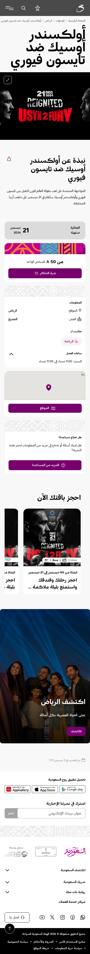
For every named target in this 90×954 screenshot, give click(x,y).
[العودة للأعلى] (10, 928)
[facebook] (72, 917)
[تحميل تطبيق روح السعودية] (72, 789)
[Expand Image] (8, 80)
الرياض (48, 20)
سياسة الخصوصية (17, 941)
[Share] (9, 159)
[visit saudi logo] (75, 8)
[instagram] (62, 917)
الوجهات (60, 20)
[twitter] (52, 917)
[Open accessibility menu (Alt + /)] (37, 8)
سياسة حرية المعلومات (68, 948)
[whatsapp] (83, 917)
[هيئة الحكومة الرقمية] (46, 852)
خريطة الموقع (41, 948)
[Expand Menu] (10, 8)
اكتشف (76, 731)
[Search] (23, 8)
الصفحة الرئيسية (76, 20)
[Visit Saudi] (74, 852)
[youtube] (42, 917)
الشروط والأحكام (44, 941)
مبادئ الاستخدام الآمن (72, 941)
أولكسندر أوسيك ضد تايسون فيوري (21, 20)
